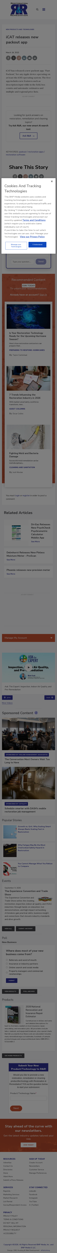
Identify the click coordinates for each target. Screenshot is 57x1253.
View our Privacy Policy (32, 236)
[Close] (52, 181)
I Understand (37, 244)
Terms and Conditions (34, 220)
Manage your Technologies (16, 245)
